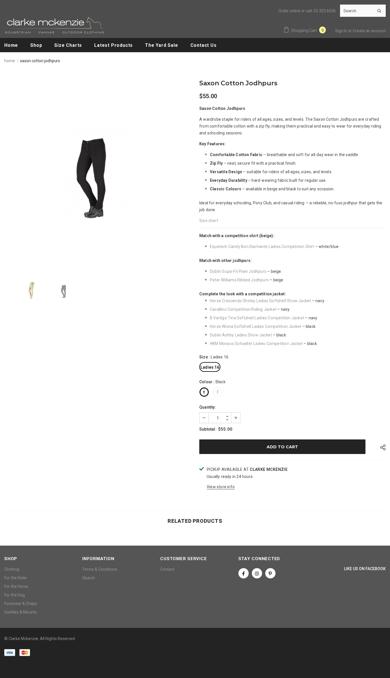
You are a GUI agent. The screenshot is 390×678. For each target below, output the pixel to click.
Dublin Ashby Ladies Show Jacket (241, 335)
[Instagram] (257, 573)
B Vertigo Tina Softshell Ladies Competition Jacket (257, 318)
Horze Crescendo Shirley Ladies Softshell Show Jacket (260, 300)
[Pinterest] (270, 573)
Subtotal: (207, 429)
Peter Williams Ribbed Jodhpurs (239, 280)
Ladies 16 (209, 367)
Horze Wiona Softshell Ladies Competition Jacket (255, 326)
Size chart (208, 220)
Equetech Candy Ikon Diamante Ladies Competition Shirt (262, 246)
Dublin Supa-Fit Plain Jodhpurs (238, 271)
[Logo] (54, 25)
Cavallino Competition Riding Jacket (243, 309)
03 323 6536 (324, 11)
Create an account (369, 31)
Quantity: (207, 407)
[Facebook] (243, 573)
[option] (97, 174)
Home (9, 60)
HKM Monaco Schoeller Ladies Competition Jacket (256, 343)
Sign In (341, 31)
